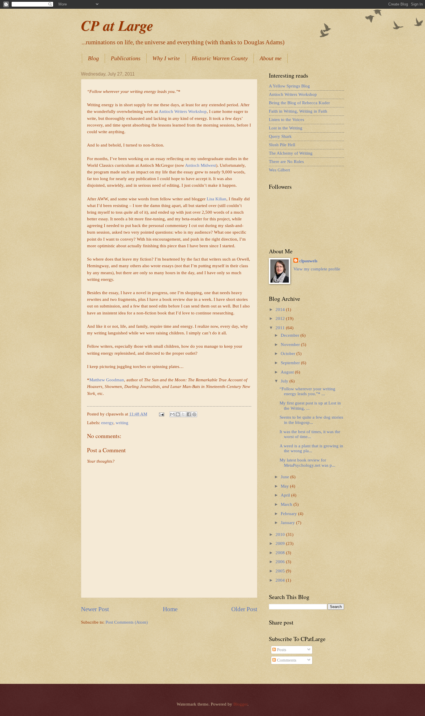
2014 (281, 309)
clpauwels (308, 261)
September (291, 362)
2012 (281, 318)
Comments (286, 660)
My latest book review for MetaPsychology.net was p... (307, 463)
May (285, 486)
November (291, 344)
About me (271, 58)
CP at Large (117, 25)
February (289, 513)
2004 (281, 580)
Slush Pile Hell (282, 144)
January (288, 522)
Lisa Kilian (216, 198)
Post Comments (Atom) (127, 622)
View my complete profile (316, 269)
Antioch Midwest (200, 165)
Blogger (240, 704)
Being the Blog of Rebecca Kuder (299, 102)
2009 (281, 543)
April (286, 495)
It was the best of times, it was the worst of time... (310, 434)
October (288, 353)
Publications (126, 58)
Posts (281, 649)
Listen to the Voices (286, 119)
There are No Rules (286, 161)
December (290, 335)
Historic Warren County (220, 58)
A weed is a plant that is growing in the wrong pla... (311, 448)
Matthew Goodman (106, 379)
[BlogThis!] (178, 414)
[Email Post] (161, 414)
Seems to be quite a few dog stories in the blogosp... (311, 420)
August (288, 372)
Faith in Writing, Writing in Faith (298, 111)
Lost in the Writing (285, 128)
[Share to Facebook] (189, 414)
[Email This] (172, 414)
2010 (281, 534)
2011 (281, 327)
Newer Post (95, 609)
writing (122, 422)
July (285, 381)
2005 (281, 571)
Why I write (166, 58)
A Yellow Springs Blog (289, 86)
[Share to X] (183, 414)
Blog (93, 58)
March (287, 504)
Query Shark (280, 136)
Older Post (244, 609)
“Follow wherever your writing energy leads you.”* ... (307, 391)
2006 (281, 561)
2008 (281, 552)
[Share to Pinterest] (194, 414)
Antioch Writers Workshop (183, 111)
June (285, 477)
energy (107, 422)
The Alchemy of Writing (291, 153)
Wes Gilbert (279, 170)
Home (170, 609)
